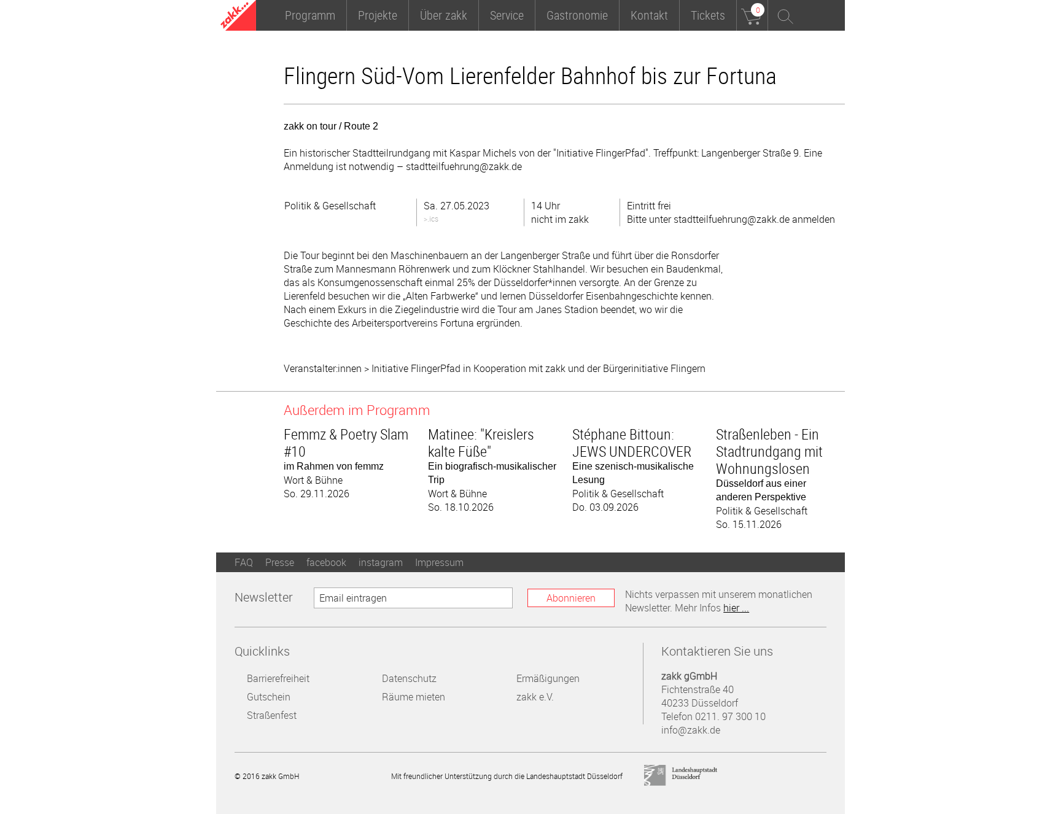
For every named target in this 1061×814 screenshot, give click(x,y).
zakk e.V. (535, 697)
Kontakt (649, 15)
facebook (326, 562)
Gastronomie (577, 15)
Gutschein (268, 697)
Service (507, 15)
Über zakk (443, 15)
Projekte (377, 15)
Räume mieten (413, 697)
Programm (310, 15)
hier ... (736, 607)
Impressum (439, 562)
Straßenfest (272, 715)
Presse (279, 562)
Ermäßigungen (548, 678)
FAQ (244, 562)
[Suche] (783, 15)
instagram (381, 562)
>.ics (431, 218)
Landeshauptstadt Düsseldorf (681, 775)
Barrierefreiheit (278, 678)
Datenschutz (409, 678)
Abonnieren (571, 598)
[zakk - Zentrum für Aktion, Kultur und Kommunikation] (238, 17)
